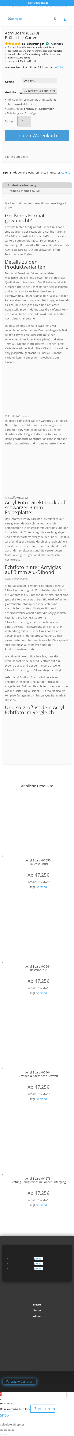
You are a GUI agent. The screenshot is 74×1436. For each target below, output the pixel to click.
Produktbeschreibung (22, 185)
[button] (34, 43)
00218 (59, 67)
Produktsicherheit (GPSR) (24, 191)
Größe (9, 82)
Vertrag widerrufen (19, 1381)
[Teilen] (9, 1430)
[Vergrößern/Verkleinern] (1, 1430)
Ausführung (13, 92)
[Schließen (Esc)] (12, 1430)
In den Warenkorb (37, 135)
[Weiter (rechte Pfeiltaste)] (5, 1434)
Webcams (37, 1316)
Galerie (65, 172)
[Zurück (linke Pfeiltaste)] (1, 1434)
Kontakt (37, 1304)
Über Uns (37, 1310)
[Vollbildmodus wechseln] (5, 1430)
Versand (41, 887)
